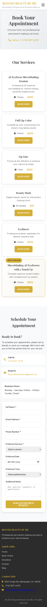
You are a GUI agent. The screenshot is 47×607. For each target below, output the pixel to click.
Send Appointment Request (23, 504)
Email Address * (13, 419)
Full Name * (11, 407)
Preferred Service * (15, 444)
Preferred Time (13, 469)
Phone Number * (13, 432)
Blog (4, 568)
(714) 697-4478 (15, 361)
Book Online (7, 555)
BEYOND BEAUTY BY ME (19, 3)
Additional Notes (13, 481)
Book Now (23, 104)
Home (4, 551)
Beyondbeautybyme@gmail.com (22, 374)
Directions (6, 560)
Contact (5, 564)
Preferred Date (12, 456)
